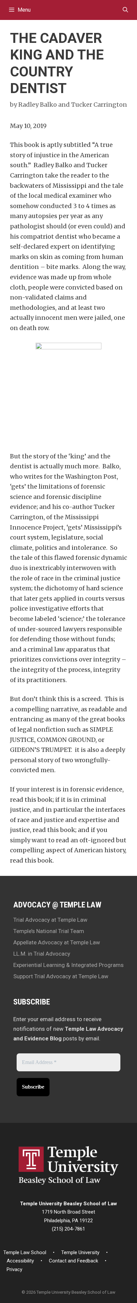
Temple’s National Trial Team (48, 931)
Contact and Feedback (73, 1261)
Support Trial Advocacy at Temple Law (60, 976)
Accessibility (20, 1261)
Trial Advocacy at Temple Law (50, 919)
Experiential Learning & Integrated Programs (68, 965)
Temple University (80, 1252)
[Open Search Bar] (125, 10)
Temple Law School (24, 1252)
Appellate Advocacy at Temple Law (56, 942)
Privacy (14, 1269)
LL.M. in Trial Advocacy (41, 953)
